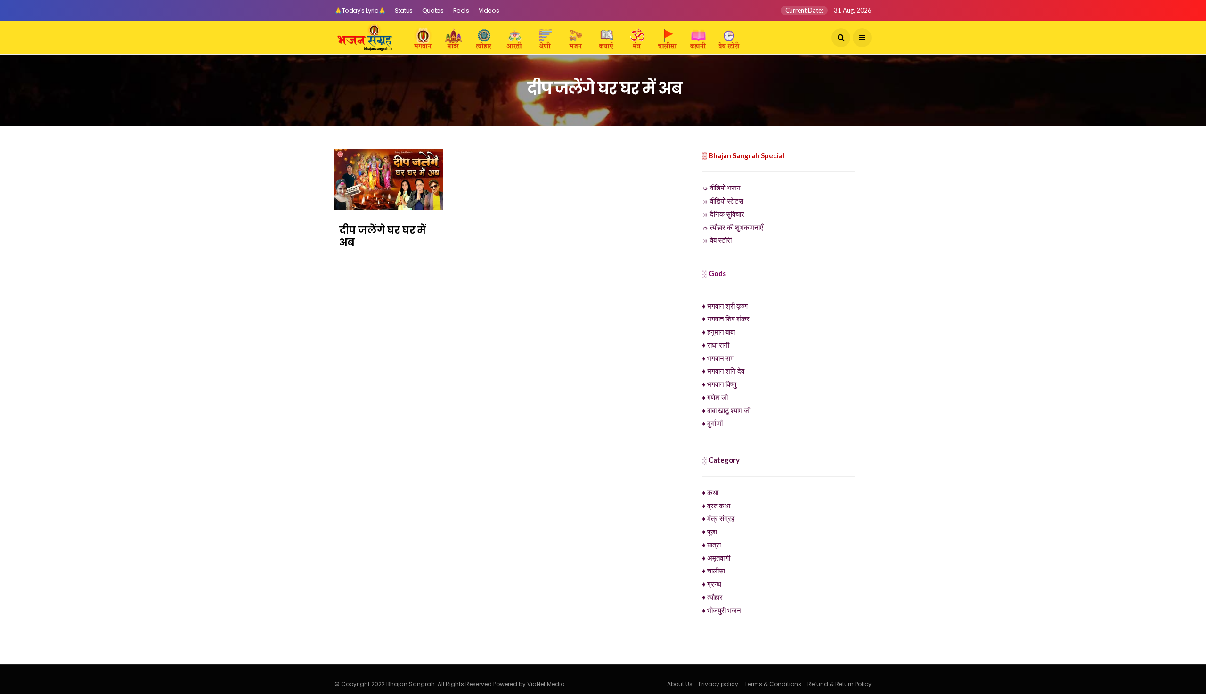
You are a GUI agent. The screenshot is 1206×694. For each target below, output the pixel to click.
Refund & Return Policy (839, 684)
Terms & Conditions (772, 684)
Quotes (433, 10)
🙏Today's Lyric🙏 (359, 10)
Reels (461, 10)
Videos (489, 10)
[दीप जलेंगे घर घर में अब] (388, 179)
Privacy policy (718, 684)
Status (404, 10)
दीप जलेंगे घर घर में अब (382, 236)
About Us (680, 684)
